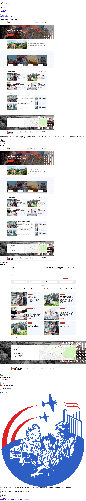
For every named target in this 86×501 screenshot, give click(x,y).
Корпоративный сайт (15, 499)
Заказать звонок (2, 494)
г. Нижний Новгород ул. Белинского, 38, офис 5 (4, 16)
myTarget (3, 6)
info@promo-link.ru (3, 498)
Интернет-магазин (9, 499)
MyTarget (28, 499)
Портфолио (4, 9)
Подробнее (2, 382)
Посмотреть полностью (4, 262)
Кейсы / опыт (10, 500)
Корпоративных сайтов (5, 2)
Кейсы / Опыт (4, 10)
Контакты (3, 11)
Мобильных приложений (6, 3)
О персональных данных (13, 489)
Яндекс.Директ (4, 5)
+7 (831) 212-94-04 (11, 16)
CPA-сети (3, 7)
